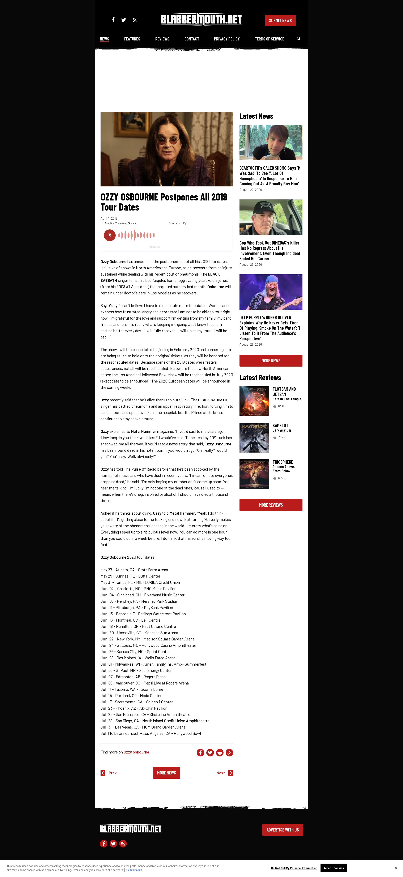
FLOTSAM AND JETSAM (284, 391)
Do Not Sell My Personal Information (294, 868)
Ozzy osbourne (136, 751)
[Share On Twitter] (210, 752)
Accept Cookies (333, 868)
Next (221, 772)
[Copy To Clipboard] (229, 752)
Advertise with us (283, 829)
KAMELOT (280, 425)
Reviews (162, 38)
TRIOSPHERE (283, 462)
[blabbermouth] (201, 24)
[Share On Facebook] (200, 752)
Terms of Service (269, 38)
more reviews (271, 504)
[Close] (396, 868)
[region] (201, 868)
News (104, 38)
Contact (191, 38)
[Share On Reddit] (220, 752)
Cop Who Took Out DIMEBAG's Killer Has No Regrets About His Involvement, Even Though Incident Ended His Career (269, 250)
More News (166, 772)
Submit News (280, 20)
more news (271, 360)
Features (132, 38)
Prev (113, 772)
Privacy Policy (227, 38)
